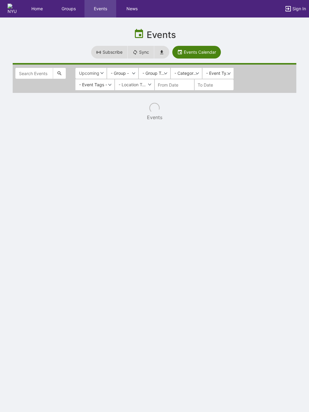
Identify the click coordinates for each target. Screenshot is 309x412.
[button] (13, 8)
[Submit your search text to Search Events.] (59, 73)
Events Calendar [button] (199, 52)
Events (100, 8)
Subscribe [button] (112, 52)
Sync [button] (143, 52)
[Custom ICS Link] (161, 52)
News (132, 8)
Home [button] (37, 8)
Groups (69, 8)
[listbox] (123, 73)
